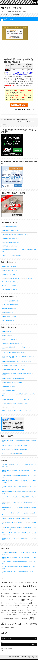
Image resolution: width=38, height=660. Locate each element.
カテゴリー (4, 636)
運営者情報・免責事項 (6, 648)
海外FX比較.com (11, 8)
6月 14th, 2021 (11, 119)
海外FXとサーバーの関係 (8, 407)
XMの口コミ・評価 (17, 600)
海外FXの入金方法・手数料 (8, 386)
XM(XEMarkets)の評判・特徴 (9, 266)
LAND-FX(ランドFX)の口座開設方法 (10, 304)
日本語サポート (21, 610)
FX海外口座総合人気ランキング (9, 226)
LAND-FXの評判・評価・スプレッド (11, 270)
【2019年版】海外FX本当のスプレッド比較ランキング (15, 234)
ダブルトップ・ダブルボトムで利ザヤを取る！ (13, 453)
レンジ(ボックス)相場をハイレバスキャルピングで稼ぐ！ (15, 445)
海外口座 (7, 627)
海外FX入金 (25, 614)
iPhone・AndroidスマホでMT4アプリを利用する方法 (14, 403)
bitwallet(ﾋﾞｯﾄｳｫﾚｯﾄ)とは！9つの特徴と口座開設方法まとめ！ (16, 518)
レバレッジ (33, 607)
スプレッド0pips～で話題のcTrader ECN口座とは (14, 352)
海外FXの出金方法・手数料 (8, 390)
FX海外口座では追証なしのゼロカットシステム (13, 365)
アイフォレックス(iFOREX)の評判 (22, 603)
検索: (2, 642)
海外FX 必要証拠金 (21, 618)
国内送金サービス (6, 610)
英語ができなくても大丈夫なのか (10, 339)
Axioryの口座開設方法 (7, 312)
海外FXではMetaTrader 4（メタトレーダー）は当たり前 (15, 399)
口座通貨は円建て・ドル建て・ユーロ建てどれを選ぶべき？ (16, 410)
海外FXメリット (17, 614)
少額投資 (14, 610)
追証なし (13, 627)
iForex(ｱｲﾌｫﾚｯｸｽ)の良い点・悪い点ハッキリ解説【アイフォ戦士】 (17, 278)
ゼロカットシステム (9, 607)
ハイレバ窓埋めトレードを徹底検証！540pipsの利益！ (15, 449)
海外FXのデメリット (7, 335)
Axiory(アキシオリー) (9, 582)
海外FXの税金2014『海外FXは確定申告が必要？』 (14, 378)
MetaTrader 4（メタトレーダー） (25, 590)
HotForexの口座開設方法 (8, 320)
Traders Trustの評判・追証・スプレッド (11, 282)
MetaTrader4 (12, 590)
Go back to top (36, 657)
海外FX (29, 610)
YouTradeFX (7, 603)
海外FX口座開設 (7, 618)
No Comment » (22, 121)
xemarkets (22, 596)
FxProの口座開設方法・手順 (9, 316)
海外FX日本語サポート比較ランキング (11, 238)
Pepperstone (7, 593)
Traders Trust (11, 596)
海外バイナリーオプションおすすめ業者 (11, 255)
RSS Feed (29, 657)
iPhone (19, 586)
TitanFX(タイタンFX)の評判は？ (9, 285)
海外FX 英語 (7, 614)
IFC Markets (28, 582)
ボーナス (18, 607)
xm (29, 596)
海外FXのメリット (6, 331)
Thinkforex (15, 593)
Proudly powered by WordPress (32, 657)
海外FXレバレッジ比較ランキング (10, 230)
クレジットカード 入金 (27, 605)
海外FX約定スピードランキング (9, 246)
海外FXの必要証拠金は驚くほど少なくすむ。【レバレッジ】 (16, 361)
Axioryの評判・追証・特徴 (8, 274)
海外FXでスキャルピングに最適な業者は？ (12, 343)
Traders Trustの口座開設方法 (9, 308)
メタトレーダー (25, 607)
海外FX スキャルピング (19, 612)
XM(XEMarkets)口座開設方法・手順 (10, 301)
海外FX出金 (33, 614)
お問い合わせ (4, 650)
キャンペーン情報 (14, 605)
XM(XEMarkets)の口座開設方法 (24, 109)
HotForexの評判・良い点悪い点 (9, 289)
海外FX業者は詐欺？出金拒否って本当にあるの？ (14, 369)
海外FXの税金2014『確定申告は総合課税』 (12, 382)
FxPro (21, 582)
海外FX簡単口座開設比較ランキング (10, 242)
